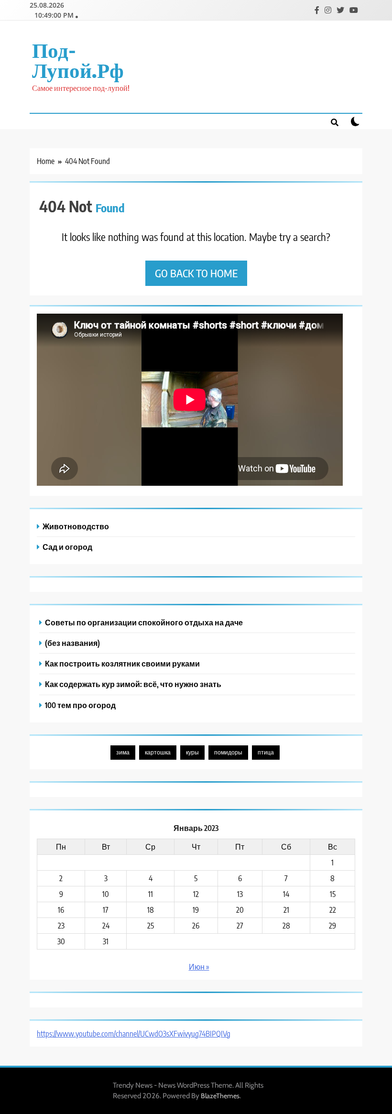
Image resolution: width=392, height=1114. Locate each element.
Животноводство (76, 526)
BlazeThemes (220, 1096)
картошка (158, 752)
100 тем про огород (80, 705)
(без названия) (72, 643)
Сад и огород (67, 547)
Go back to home (196, 273)
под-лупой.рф (78, 59)
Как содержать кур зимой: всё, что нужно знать (133, 684)
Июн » (199, 967)
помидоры (228, 752)
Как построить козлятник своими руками (122, 663)
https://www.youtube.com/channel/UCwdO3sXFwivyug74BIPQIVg (133, 1033)
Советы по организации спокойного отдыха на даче (144, 622)
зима (123, 752)
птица (266, 752)
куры (192, 752)
